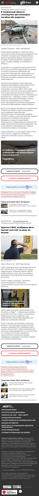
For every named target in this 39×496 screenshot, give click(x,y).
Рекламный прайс (9, 410)
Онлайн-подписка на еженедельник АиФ (18, 420)
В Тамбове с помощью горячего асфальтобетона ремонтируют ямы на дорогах (18, 152)
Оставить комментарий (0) (20, 178)
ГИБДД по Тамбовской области (12, 45)
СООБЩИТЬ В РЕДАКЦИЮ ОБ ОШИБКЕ (16, 432)
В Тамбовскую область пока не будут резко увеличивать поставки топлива (22, 395)
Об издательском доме (11, 417)
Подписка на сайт (9, 415)
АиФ (14, 261)
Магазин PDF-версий (10, 423)
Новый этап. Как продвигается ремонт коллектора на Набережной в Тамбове (20, 211)
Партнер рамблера (27, 486)
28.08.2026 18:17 (6, 221)
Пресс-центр (23, 415)
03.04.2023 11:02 (6, 8)
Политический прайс (10, 430)
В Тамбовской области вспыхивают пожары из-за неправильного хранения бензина (22, 389)
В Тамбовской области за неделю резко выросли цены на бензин (21, 383)
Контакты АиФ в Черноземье (13, 412)
